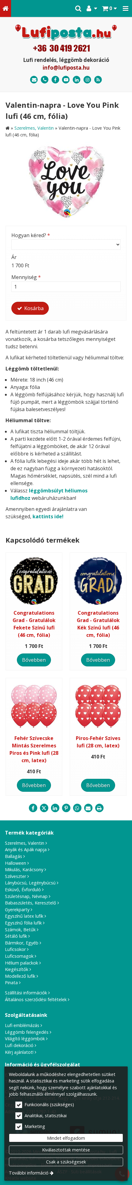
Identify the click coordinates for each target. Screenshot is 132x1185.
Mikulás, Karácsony (24, 869)
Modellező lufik (20, 976)
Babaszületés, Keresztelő (30, 903)
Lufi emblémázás (22, 1025)
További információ (29, 1173)
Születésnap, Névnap (26, 896)
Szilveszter (15, 876)
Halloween (15, 863)
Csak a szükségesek (66, 1162)
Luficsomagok (19, 956)
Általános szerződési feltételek (36, 999)
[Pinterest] (66, 808)
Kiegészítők (16, 969)
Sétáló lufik (16, 936)
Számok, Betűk (20, 929)
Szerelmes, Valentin (24, 843)
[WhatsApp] (77, 808)
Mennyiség (26, 277)
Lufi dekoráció (19, 1045)
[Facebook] (55, 79)
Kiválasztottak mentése (66, 1150)
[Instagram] (87, 79)
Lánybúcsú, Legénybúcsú (30, 883)
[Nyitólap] (5, 8)
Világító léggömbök (25, 1038)
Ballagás (13, 856)
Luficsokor (15, 949)
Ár (14, 257)
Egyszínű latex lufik (24, 916)
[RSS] (98, 79)
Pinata (11, 982)
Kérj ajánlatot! (19, 1052)
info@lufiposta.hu (66, 67)
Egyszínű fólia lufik (23, 923)
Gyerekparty (17, 909)
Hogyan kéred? (30, 235)
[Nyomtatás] (99, 808)
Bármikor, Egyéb (21, 943)
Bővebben (34, 660)
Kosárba (33, 308)
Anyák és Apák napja (26, 849)
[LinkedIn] (76, 79)
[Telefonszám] (44, 79)
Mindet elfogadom (66, 1138)
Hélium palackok (21, 963)
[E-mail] (33, 79)
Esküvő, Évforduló (23, 889)
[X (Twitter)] (44, 808)
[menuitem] (5, 8)
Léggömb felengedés (27, 1032)
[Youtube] (66, 79)
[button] (125, 8)
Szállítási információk (26, 993)
